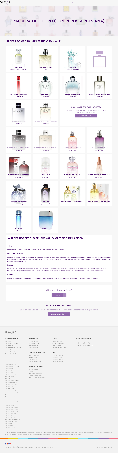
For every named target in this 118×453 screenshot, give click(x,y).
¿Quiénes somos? (33, 369)
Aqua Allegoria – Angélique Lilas (73, 202)
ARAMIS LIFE (45, 228)
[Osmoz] (5, 3)
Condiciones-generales (58, 343)
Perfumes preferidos (34, 347)
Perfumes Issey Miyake (11, 390)
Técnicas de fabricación (35, 361)
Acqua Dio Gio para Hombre (99, 94)
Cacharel (72, 150)
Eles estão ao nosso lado (35, 375)
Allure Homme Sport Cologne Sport (46, 121)
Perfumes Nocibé (9, 405)
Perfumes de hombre (30, 2)
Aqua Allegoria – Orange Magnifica (100, 202)
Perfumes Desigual (10, 376)
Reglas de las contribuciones (59, 347)
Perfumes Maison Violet (11, 399)
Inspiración (55, 2)
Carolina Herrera (72, 69)
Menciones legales (57, 341)
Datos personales (56, 345)
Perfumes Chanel (9, 370)
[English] (9, 443)
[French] (6, 443)
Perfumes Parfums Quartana (12, 409)
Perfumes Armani (9, 349)
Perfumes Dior (8, 378)
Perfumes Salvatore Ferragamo (13, 419)
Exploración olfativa (44, 2)
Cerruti (45, 69)
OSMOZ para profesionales (35, 373)
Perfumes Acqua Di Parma (11, 343)
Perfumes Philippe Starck (11, 411)
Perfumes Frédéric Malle (11, 384)
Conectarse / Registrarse (103, 2)
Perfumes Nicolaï (9, 403)
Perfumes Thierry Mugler (11, 421)
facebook (79, 345)
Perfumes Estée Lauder (11, 382)
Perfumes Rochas (9, 415)
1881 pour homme (45, 67)
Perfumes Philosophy (10, 413)
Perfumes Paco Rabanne (11, 407)
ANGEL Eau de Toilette (18, 202)
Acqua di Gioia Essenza (72, 94)
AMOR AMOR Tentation (99, 148)
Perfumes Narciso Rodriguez (12, 401)
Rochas (18, 231)
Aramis (45, 231)
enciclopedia (65, 2)
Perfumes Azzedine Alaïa (11, 354)
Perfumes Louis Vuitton (11, 397)
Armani (45, 96)
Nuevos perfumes (33, 345)
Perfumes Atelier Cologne (11, 351)
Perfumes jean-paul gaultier (12, 392)
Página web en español (58, 361)
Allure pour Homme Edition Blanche (46, 148)
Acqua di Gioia (45, 94)
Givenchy (18, 96)
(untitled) (18, 67)
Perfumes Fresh (9, 386)
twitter (84, 345)
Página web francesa (57, 357)
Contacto (31, 371)
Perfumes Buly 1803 (10, 358)
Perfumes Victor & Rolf (10, 427)
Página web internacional (58, 355)
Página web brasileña (57, 359)
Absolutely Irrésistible (18, 94)
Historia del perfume (34, 355)
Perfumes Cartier (9, 368)
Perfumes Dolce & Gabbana (12, 380)
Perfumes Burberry (10, 360)
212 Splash (72, 67)
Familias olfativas (33, 359)
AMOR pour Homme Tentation (18, 175)
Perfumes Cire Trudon (10, 374)
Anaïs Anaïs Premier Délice (72, 175)
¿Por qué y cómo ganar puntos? (37, 377)
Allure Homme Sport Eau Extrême (19, 148)
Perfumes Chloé (9, 372)
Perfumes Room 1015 (10, 417)
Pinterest (89, 345)
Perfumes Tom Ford (10, 423)
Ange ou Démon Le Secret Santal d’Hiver (100, 175)
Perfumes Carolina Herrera (12, 366)
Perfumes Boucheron (10, 356)
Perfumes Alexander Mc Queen (13, 347)
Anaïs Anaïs (45, 175)
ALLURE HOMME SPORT (18, 121)
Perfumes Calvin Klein (10, 364)
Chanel (18, 123)
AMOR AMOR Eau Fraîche (72, 148)
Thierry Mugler (18, 204)
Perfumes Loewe (9, 395)
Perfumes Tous (9, 425)
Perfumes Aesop (9, 345)
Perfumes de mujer (17, 2)
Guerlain (72, 204)
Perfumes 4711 (8, 341)
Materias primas (33, 357)
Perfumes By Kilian (9, 362)
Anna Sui (45, 202)
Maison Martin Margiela (18, 69)
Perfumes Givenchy (10, 388)
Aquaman (18, 228)
